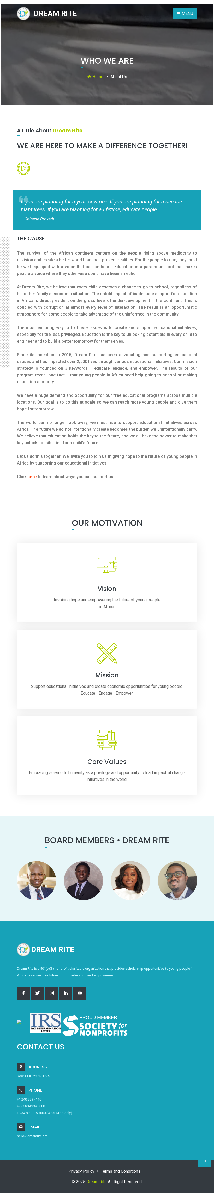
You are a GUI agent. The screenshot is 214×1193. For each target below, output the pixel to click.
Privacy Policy (81, 1171)
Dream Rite (96, 1181)
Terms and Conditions (120, 1171)
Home (97, 76)
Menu (187, 13)
